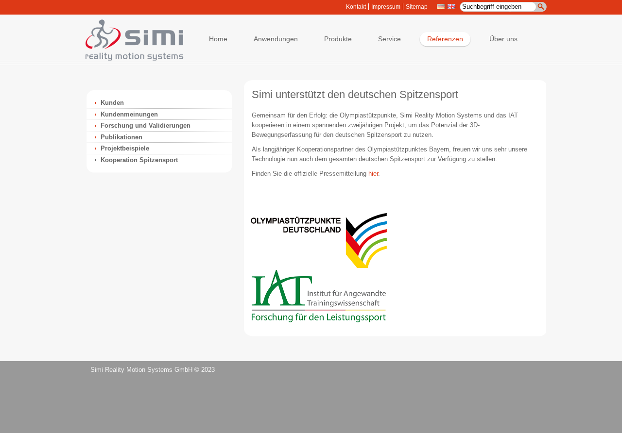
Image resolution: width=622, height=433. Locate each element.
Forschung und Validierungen (145, 125)
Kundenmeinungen (129, 114)
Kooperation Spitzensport (139, 160)
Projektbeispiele (125, 148)
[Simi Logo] (130, 58)
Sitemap (417, 6)
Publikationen (121, 137)
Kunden (112, 102)
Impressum (385, 6)
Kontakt (356, 6)
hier (373, 173)
